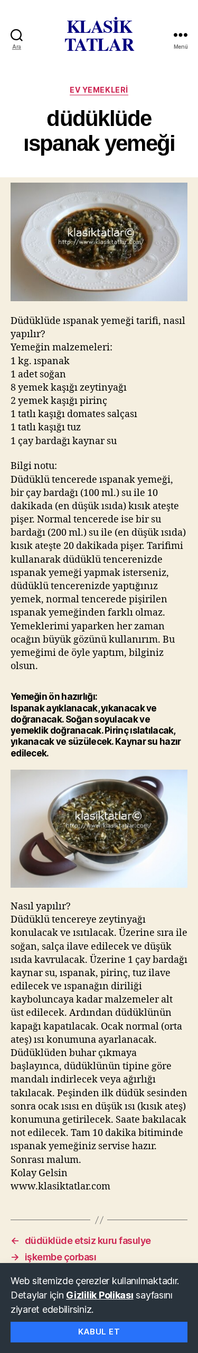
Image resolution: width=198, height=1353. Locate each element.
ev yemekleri (99, 89)
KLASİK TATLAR (99, 35)
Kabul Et (99, 1332)
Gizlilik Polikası (99, 1295)
